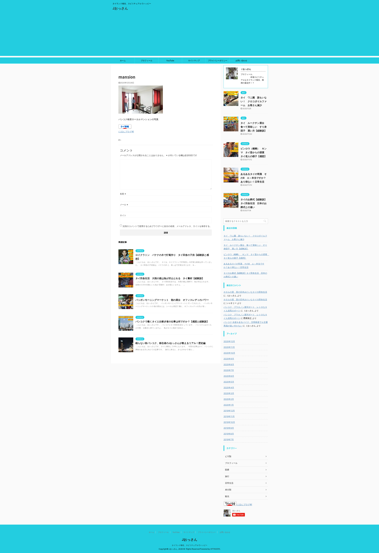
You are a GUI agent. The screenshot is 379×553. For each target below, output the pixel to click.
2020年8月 (229, 364)
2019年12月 (229, 410)
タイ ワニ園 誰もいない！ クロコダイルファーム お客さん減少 (254, 101)
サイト (123, 215)
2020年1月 (229, 405)
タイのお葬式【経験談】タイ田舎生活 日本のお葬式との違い (254, 203)
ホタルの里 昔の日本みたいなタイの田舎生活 (245, 292)
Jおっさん (120, 8)
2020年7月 (229, 370)
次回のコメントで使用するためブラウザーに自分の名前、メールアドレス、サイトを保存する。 (167, 226)
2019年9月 (229, 428)
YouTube (170, 60)
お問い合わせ (241, 60)
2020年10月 (229, 353)
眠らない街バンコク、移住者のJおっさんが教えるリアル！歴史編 (170, 343)
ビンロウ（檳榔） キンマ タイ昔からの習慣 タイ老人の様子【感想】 (254, 152)
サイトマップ (194, 60)
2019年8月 (229, 433)
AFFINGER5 (215, 549)
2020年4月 (229, 387)
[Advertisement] (189, 35)
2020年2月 (229, 399)
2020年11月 (229, 347)
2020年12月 (229, 341)
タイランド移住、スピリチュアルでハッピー (189, 545)
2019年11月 (229, 416)
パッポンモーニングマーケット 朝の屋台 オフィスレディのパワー (172, 299)
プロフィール (146, 60)
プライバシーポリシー (217, 60)
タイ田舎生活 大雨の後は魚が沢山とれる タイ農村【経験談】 (169, 278)
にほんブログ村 (126, 131)
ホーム (123, 60)
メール (124, 204)
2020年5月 (229, 382)
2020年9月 (229, 358)
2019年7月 (229, 439)
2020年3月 (229, 393)
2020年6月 (229, 376)
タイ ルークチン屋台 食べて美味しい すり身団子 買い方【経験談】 (254, 126)
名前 (123, 193)
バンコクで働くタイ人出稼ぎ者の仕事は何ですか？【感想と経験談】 (172, 321)
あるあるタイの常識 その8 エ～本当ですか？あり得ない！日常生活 (254, 177)
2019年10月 (229, 422)
